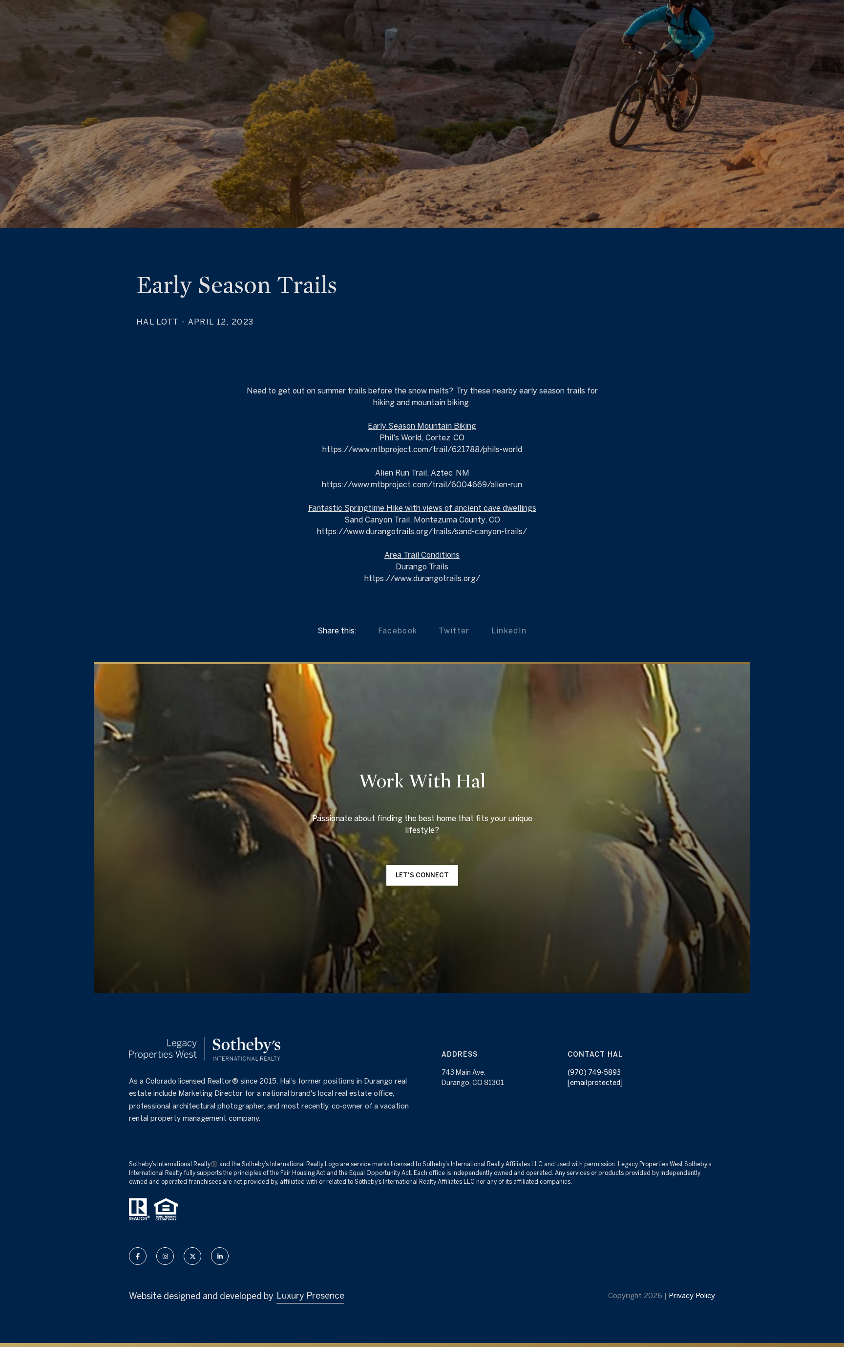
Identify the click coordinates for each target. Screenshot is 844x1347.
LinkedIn (509, 630)
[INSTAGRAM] (165, 1256)
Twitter (454, 630)
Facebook (398, 630)
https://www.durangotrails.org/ (422, 578)
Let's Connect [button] (422, 875)
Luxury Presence (310, 1295)
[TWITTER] (192, 1256)
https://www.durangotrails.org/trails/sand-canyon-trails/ (422, 531)
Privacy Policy (692, 1295)
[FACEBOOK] (138, 1256)
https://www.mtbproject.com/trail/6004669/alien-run (422, 484)
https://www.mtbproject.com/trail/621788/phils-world (422, 449)
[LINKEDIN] (220, 1256)
